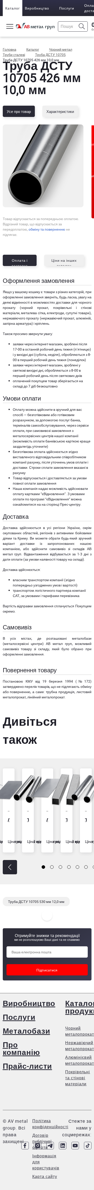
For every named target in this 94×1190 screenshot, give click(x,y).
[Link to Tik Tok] (87, 1145)
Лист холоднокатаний (9, 820)
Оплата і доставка (19, 262)
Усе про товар (19, 111)
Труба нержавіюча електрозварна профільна (66, 820)
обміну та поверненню (47, 229)
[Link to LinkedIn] (62, 1145)
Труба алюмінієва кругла (86, 820)
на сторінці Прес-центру (61, 504)
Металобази (26, 1031)
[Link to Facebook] (25, 1145)
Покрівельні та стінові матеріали (77, 1078)
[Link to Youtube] (75, 1145)
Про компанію (21, 1048)
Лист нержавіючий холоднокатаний (47, 820)
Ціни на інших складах (64, 262)
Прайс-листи (27, 1066)
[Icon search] (82, 26)
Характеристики (60, 111)
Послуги (66, 8)
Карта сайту (44, 1176)
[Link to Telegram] (50, 1145)
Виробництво (37, 8)
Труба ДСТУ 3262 (28, 820)
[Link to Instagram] (37, 1145)
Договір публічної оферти (42, 1141)
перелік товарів (37, 686)
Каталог (12, 8)
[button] (10, 867)
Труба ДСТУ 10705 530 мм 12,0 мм (36, 901)
